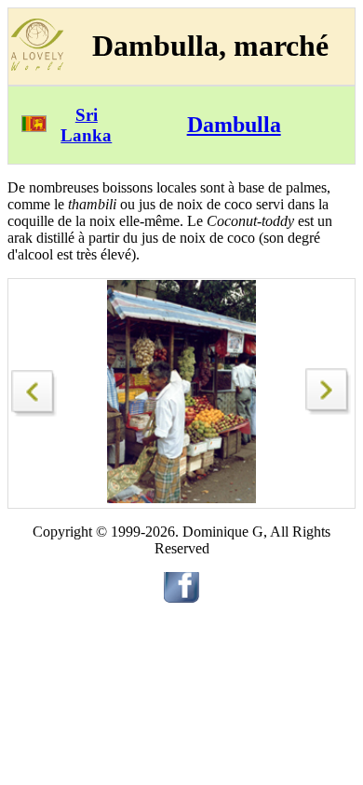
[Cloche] (328, 410)
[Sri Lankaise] (34, 388)
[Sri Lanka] (34, 127)
